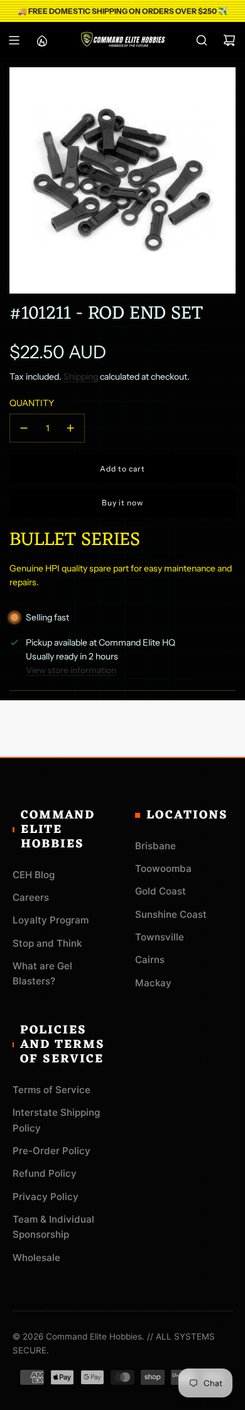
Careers (31, 897)
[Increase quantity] (70, 428)
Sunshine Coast (171, 914)
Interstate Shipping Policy (56, 1119)
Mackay (153, 983)
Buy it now (122, 502)
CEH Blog (34, 875)
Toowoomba (163, 868)
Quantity (31, 403)
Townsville (159, 937)
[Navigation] (14, 40)
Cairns (150, 960)
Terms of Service (51, 1090)
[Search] (201, 40)
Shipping (80, 376)
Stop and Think (47, 943)
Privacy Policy (46, 1197)
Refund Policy (45, 1173)
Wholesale (36, 1258)
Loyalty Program (51, 920)
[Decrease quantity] (24, 428)
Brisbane (155, 846)
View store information (71, 670)
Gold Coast (160, 891)
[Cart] (229, 40)
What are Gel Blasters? (42, 973)
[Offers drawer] (41, 40)
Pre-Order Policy (51, 1151)
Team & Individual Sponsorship (53, 1226)
